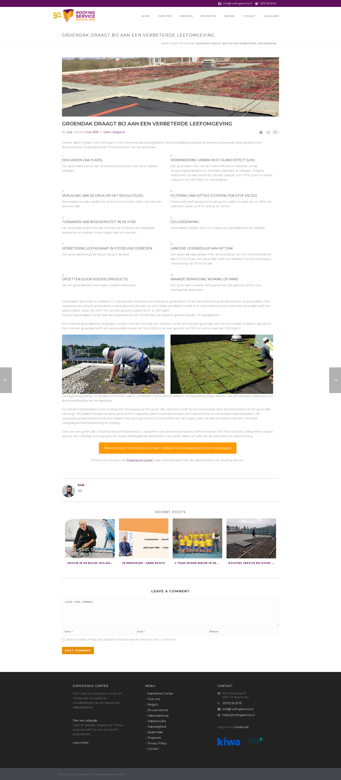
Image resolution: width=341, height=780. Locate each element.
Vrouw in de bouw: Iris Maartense (91, 563)
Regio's (153, 704)
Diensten (186, 16)
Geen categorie (182, 43)
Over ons (164, 16)
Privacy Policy (157, 743)
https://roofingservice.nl (238, 715)
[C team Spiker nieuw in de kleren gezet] (197, 538)
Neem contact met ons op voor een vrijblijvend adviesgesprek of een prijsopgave (167, 448)
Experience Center (140, 460)
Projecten (208, 16)
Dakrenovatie (157, 721)
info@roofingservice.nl (237, 3)
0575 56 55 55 (268, 3)
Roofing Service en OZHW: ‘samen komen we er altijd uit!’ (252, 563)
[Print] (260, 132)
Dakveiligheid (157, 726)
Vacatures (271, 16)
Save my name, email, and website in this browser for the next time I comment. (121, 639)
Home (145, 16)
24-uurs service (158, 710)
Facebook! (241, 727)
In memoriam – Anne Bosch (143, 563)
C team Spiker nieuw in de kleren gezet (198, 563)
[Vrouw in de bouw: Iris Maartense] (90, 538)
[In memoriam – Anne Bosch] (144, 538)
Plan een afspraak (85, 720)
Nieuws (229, 16)
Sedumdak (155, 732)
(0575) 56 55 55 (232, 703)
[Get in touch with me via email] (80, 491)
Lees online (81, 742)
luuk (69, 132)
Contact (249, 16)
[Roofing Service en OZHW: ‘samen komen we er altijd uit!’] (251, 538)
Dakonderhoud (158, 715)
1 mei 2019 (91, 132)
